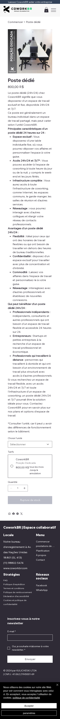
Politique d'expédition (14, 584)
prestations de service (45, 546)
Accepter (29, 705)
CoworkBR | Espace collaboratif (29, 527)
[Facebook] (13, 513)
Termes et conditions (13, 588)
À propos (41, 555)
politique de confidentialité (26, 697)
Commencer (43, 541)
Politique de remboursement (17, 592)
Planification (43, 550)
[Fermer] (55, 687)
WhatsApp (42, 590)
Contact (40, 559)
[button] (46, 9)
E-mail (11, 631)
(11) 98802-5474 (13, 562)
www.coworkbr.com (15, 568)
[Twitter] (21, 513)
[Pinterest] (17, 513)
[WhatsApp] (9, 513)
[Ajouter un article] (24, 488)
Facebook (41, 585)
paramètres (29, 713)
